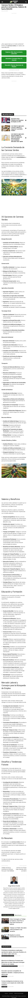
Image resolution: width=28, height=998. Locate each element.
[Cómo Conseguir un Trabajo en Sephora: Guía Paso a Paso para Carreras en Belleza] (5, 920)
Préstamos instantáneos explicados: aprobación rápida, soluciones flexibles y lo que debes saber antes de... (13, 952)
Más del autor (18, 915)
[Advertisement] (14, 28)
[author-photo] (14, 883)
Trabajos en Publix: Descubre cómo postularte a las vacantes (18, 929)
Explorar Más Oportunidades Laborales (14, 52)
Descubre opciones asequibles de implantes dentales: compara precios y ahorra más (12, 972)
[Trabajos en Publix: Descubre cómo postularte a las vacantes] (5, 929)
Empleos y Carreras (4, 922)
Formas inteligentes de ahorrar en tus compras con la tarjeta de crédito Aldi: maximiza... (12, 982)
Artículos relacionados (7, 915)
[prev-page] (2, 942)
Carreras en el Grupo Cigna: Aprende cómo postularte (21, 869)
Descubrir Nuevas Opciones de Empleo (14, 65)
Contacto (11, 993)
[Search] (26, 2)
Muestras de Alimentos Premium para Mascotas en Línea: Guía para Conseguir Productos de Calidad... (12, 962)
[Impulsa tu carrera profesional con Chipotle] (5, 936)
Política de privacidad (18, 993)
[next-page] (5, 942)
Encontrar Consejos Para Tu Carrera (14, 59)
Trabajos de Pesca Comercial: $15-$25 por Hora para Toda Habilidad (7, 869)
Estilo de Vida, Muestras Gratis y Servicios (9, 966)
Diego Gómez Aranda (14, 886)
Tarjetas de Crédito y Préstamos (8, 955)
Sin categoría (4, 976)
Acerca (6, 993)
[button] (2, 2)
